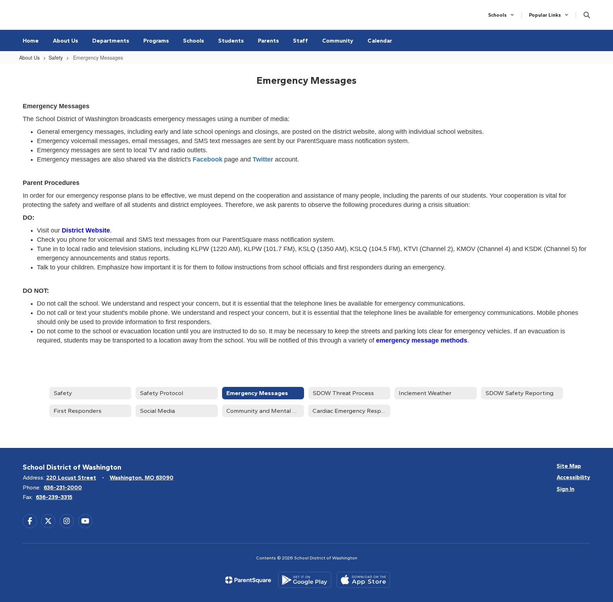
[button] (501, 15)
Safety (56, 57)
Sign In (565, 489)
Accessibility (573, 477)
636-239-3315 (54, 497)
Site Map (569, 466)
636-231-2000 (63, 487)
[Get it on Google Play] (304, 580)
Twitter (263, 159)
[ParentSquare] (248, 580)
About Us (29, 57)
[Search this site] (586, 14)
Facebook (207, 159)
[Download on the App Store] (363, 580)
